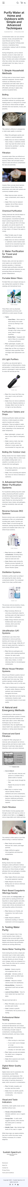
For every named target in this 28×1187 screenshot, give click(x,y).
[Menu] (25, 2)
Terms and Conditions (8, 1172)
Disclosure (5, 1163)
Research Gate (15, 766)
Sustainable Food (8, 31)
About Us (4, 1165)
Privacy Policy (6, 1170)
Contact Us (5, 1167)
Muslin (21, 815)
